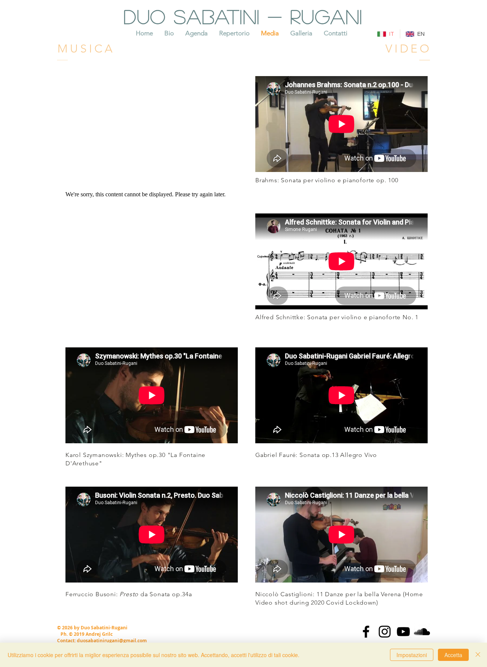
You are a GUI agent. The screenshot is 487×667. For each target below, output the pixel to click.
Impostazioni (411, 655)
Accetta (453, 655)
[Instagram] (385, 632)
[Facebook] (366, 632)
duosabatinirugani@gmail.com (112, 640)
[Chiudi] (477, 655)
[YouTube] (403, 632)
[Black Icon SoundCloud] (422, 632)
